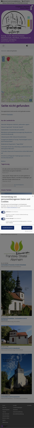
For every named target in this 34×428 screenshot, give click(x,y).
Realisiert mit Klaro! (28, 231)
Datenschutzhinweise (12, 207)
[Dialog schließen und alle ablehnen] (33, 195)
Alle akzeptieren (27, 227)
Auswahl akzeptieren (8, 227)
